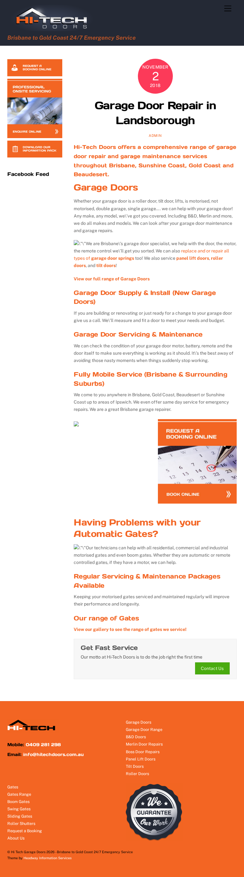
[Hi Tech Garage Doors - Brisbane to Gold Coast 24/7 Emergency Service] (54, 29)
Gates (12, 787)
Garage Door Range (144, 729)
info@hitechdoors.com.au (53, 754)
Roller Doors (137, 773)
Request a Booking (24, 830)
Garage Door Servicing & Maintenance (138, 334)
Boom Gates (18, 801)
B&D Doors (136, 736)
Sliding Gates (19, 816)
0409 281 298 (43, 744)
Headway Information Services (47, 858)
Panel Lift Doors (140, 759)
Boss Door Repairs (142, 751)
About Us (15, 838)
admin (155, 135)
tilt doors (106, 265)
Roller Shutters (21, 823)
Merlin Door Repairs (144, 744)
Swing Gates (18, 809)
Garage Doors (106, 187)
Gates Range (19, 794)
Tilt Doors (135, 766)
